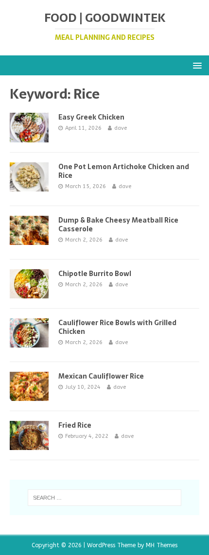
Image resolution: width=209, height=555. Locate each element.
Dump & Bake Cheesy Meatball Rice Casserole (118, 224)
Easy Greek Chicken (91, 117)
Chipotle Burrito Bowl (94, 273)
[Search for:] (104, 497)
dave (120, 128)
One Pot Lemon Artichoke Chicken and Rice (123, 171)
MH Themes (161, 545)
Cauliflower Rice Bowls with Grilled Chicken (117, 327)
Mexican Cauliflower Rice (101, 376)
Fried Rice (74, 425)
